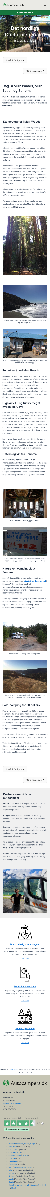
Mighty (11, 1173)
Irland (13, 1188)
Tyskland (19, 1144)
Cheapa (11, 1176)
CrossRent (12, 1149)
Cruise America (14, 1152)
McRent (11, 1144)
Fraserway (13, 1164)
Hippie (11, 1182)
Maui (10, 1167)
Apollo (11, 1179)
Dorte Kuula (13, 1069)
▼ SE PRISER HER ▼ (25, 12)
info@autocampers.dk (12, 1103)
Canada (25, 1155)
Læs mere (25, 958)
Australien (17, 1167)
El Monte (12, 1158)
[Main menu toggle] (45, 4)
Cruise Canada (14, 1155)
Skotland (42, 1185)
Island (26, 1144)
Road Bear (12, 1161)
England (34, 1185)
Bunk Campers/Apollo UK (18, 1185)
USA (24, 1152)
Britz (10, 1170)
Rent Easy (12, 1146)
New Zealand (27, 1167)
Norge (32, 1144)
